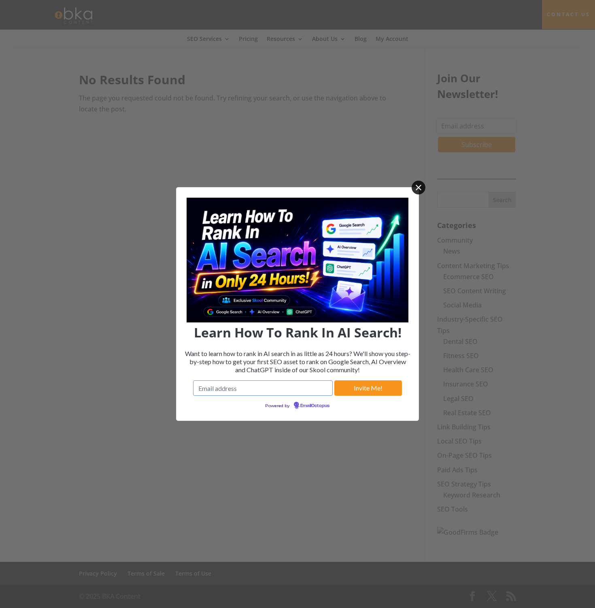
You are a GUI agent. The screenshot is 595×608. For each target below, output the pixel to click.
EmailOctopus (314, 406)
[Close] (418, 187)
